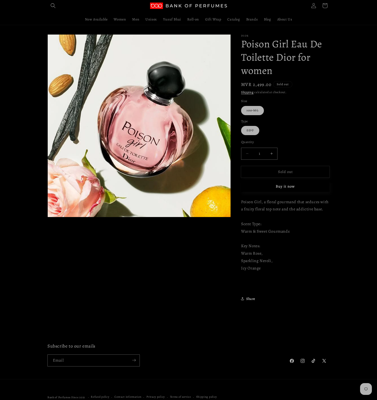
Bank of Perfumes (59, 397)
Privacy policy (155, 397)
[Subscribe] (134, 360)
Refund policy (100, 397)
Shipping (247, 92)
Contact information (127, 397)
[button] (53, 5)
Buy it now (285, 186)
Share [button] (250, 298)
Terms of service (180, 397)
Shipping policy (206, 397)
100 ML (255, 111)
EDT (252, 131)
